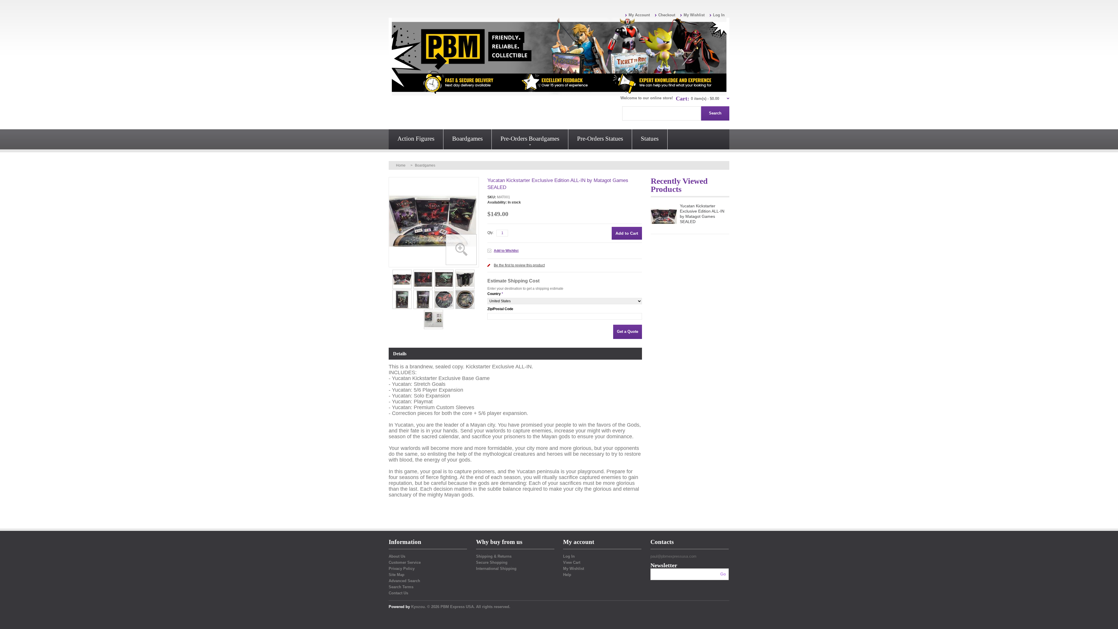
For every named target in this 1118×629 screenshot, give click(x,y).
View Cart (571, 562)
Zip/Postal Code (500, 309)
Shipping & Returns (494, 556)
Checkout (666, 15)
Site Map (396, 575)
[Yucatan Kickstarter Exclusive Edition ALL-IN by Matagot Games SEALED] (402, 271)
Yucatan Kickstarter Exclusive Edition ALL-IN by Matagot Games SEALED (702, 214)
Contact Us (398, 593)
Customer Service (405, 562)
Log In (719, 15)
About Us (397, 556)
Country (494, 294)
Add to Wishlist (506, 251)
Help (567, 575)
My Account (639, 15)
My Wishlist (694, 15)
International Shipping (496, 568)
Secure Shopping (491, 562)
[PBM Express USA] (559, 57)
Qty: (490, 233)
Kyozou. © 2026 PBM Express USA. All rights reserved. (460, 607)
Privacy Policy (402, 568)
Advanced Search (404, 581)
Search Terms (401, 587)
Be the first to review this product (519, 265)
